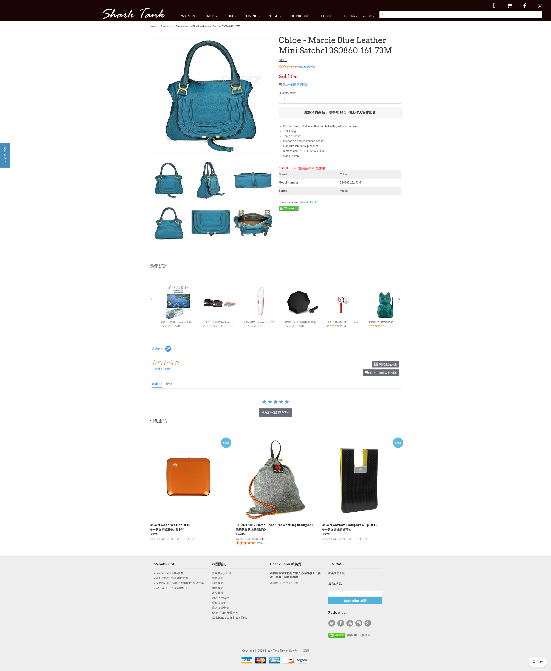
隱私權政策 (219, 602)
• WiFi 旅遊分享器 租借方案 (171, 578)
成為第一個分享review (275, 412)
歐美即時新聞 (336, 573)
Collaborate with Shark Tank (229, 617)
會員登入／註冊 (222, 573)
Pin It (313, 202)
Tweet (304, 202)
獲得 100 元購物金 (357, 635)
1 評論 (259, 543)
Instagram (358, 623)
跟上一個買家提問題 (295, 84)
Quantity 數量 (287, 93)
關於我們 (217, 583)
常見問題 (217, 593)
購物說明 (217, 578)
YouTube (349, 623)
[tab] (157, 385)
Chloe (283, 60)
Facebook (340, 623)
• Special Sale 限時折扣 (169, 573)
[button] (151, 299)
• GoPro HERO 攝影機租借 (170, 588)
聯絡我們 (217, 588)
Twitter (331, 623)
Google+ (367, 623)
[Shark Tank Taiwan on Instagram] (540, 6)
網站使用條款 (220, 597)
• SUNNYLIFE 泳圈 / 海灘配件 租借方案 (179, 583)
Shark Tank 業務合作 (225, 612)
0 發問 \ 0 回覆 (162, 369)
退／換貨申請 (220, 607)
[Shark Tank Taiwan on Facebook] (524, 6)
